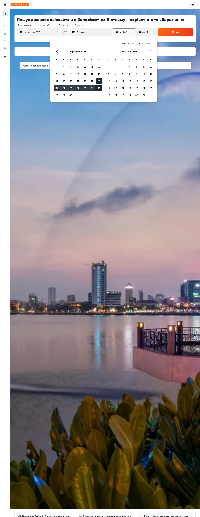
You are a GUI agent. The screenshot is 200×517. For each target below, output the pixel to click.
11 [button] (85, 74)
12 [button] (92, 74)
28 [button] (56, 95)
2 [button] (71, 67)
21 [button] (57, 88)
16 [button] (71, 81)
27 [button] (99, 88)
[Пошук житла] (5, 20)
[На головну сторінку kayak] (20, 4)
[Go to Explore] (5, 34)
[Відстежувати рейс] (5, 40)
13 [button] (99, 74)
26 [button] (92, 88)
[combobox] (25, 25)
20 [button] (99, 81)
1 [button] (63, 67)
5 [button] (92, 67)
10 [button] (78, 74)
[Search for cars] (5, 26)
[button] (5, 4)
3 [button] (78, 67)
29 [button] (64, 95)
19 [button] (92, 81)
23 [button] (71, 88)
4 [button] (85, 67)
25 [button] (85, 88)
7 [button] (56, 74)
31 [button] (144, 95)
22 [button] (64, 88)
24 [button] (78, 88)
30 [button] (70, 95)
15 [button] (64, 81)
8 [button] (64, 74)
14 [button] (57, 81)
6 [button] (99, 67)
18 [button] (85, 81)
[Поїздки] (5, 48)
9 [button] (71, 74)
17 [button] (78, 81)
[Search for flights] (5, 13)
